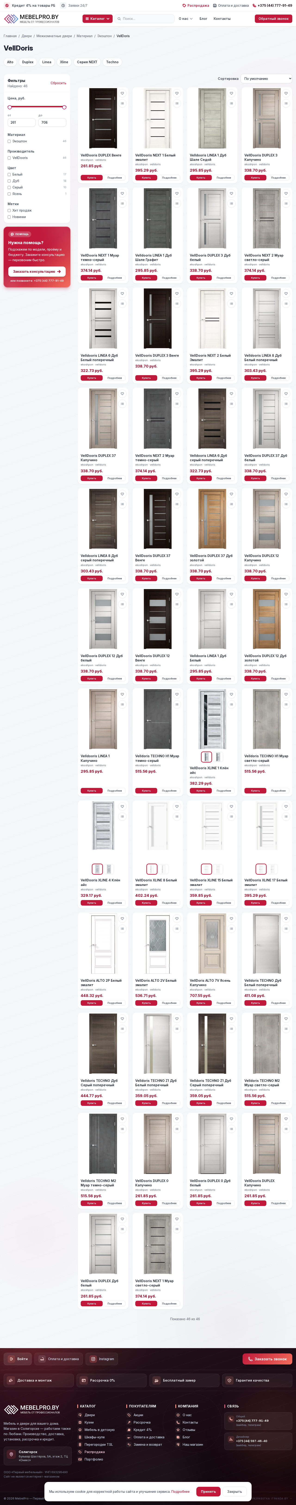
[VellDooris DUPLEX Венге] (103, 118)
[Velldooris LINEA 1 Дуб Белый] (212, 619)
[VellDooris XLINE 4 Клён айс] (103, 831)
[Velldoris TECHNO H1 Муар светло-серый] (267, 719)
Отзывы (189, 1430)
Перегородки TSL (99, 1444)
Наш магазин (193, 1444)
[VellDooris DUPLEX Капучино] (267, 1144)
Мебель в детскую (100, 1430)
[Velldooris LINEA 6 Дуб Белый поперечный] (103, 318)
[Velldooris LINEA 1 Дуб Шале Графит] (158, 218)
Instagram (106, 1359)
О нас (183, 19)
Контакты (222, 19)
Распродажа (198, 5)
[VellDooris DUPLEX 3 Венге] (158, 318)
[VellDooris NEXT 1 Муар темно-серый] (103, 218)
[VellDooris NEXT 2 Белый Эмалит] (212, 318)
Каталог (97, 19)
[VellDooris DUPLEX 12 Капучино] (267, 519)
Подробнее (115, 177)
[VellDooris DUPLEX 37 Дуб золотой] (212, 519)
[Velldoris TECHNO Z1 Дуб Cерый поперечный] (212, 1044)
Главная (10, 36)
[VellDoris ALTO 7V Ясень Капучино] (212, 944)
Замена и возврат (148, 1444)
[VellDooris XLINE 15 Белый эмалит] (212, 831)
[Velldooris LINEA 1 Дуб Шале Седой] (212, 118)
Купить (91, 177)
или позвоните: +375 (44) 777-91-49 (37, 280)
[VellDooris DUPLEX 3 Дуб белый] (212, 218)
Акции (138, 1415)
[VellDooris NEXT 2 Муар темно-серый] (158, 419)
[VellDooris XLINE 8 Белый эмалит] (158, 831)
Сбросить (58, 83)
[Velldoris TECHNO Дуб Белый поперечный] (267, 944)
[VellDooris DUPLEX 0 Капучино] (158, 1144)
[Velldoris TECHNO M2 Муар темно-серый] (103, 1144)
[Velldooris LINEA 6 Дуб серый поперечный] (212, 419)
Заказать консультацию (34, 271)
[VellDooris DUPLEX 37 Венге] (158, 519)
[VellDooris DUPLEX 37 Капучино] (103, 419)
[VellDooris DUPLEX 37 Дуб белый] (267, 419)
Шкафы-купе (95, 1437)
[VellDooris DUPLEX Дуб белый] (103, 1244)
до (40, 115)
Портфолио (94, 1459)
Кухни (89, 1422)
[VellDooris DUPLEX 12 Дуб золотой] (267, 619)
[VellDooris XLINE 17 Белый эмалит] (267, 831)
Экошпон (104, 36)
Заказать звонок (271, 1359)
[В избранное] (122, 93)
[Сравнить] (122, 103)
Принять (208, 1491)
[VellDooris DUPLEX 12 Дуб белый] (103, 619)
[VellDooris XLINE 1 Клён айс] (212, 719)
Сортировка (228, 79)
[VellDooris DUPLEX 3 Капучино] (267, 118)
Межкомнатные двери (54, 36)
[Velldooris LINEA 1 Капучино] (103, 719)
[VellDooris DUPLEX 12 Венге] (158, 619)
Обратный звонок (274, 19)
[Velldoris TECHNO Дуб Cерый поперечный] (103, 1044)
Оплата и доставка (233, 5)
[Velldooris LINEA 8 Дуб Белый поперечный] (267, 318)
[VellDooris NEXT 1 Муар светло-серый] (158, 1244)
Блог (203, 19)
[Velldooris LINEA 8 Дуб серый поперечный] (103, 519)
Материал (84, 36)
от (9, 115)
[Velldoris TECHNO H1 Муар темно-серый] (158, 719)
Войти (22, 1359)
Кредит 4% (143, 1430)
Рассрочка (142, 1422)
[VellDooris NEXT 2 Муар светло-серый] (267, 218)
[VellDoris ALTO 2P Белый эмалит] (103, 944)
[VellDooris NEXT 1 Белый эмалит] (158, 118)
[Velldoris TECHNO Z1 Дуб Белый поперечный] (158, 1044)
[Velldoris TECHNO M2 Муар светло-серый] (267, 1044)
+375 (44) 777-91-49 (275, 5)
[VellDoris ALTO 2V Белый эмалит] (158, 944)
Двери (27, 36)
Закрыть (234, 1491)
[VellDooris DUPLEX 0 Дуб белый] (212, 1144)
